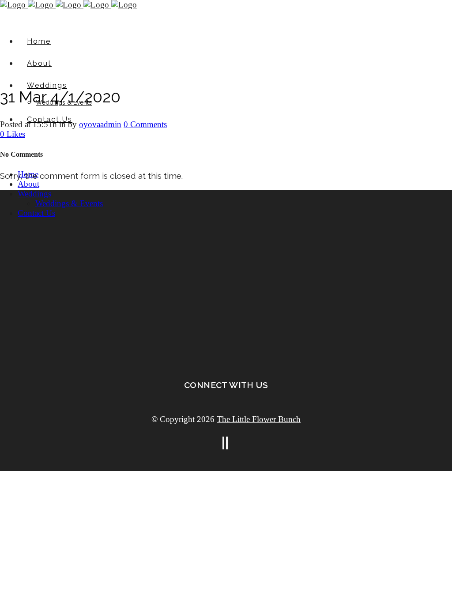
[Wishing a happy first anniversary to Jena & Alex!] (135, 264)
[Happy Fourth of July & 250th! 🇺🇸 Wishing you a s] (45, 220)
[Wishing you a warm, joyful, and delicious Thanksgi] (407, 225)
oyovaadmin (100, 124)
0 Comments (145, 124)
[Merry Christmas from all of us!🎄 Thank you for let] (316, 249)
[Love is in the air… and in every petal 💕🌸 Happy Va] (226, 215)
